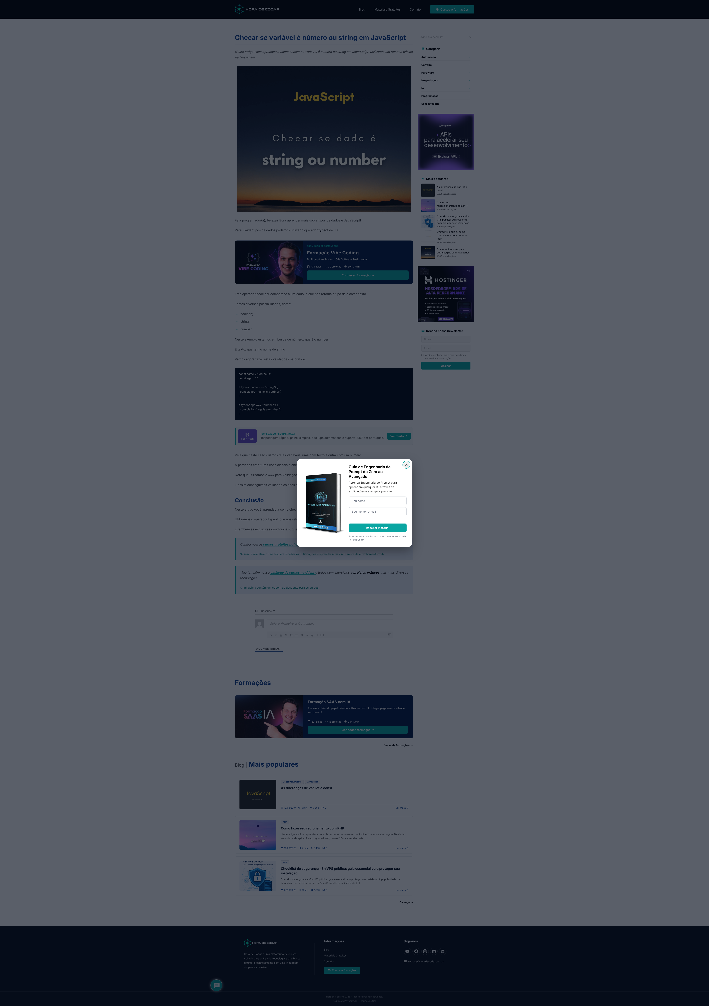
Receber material (377, 528)
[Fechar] (406, 465)
